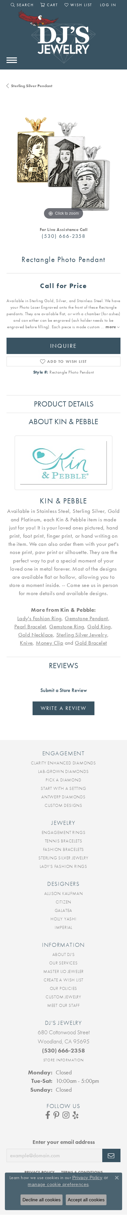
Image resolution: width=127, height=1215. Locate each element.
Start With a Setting (63, 788)
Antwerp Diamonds (63, 797)
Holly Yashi (63, 919)
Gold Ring (99, 626)
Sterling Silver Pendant (31, 85)
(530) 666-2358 (64, 236)
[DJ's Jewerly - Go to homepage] (63, 40)
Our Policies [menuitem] (64, 988)
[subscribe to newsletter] (111, 1155)
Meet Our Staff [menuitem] (63, 1005)
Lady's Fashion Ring (39, 618)
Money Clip (49, 642)
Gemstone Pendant (86, 618)
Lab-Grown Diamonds (63, 771)
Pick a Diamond (63, 780)
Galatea (64, 910)
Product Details (63, 404)
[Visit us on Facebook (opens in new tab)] (47, 1115)
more (111, 327)
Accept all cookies (86, 1199)
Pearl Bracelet (30, 626)
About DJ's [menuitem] (63, 954)
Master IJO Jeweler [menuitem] (63, 971)
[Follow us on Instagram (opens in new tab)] (66, 1115)
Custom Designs (63, 805)
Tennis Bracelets (63, 841)
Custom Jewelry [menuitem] (63, 997)
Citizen (64, 902)
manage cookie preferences (58, 1184)
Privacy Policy (87, 1177)
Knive (26, 642)
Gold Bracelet (91, 642)
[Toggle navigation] (11, 60)
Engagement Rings (64, 832)
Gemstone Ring (66, 626)
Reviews (63, 665)
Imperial (63, 927)
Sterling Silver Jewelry (81, 634)
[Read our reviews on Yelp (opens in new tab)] (75, 1115)
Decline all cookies (41, 1199)
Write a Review (63, 708)
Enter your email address (64, 1142)
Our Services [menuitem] (63, 963)
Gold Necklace (35, 634)
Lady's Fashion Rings (63, 866)
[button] (22, 5)
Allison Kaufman (63, 893)
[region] (63, 164)
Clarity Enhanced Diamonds (63, 763)
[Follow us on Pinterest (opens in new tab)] (56, 1115)
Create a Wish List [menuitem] (63, 980)
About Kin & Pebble (63, 421)
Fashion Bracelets (63, 849)
